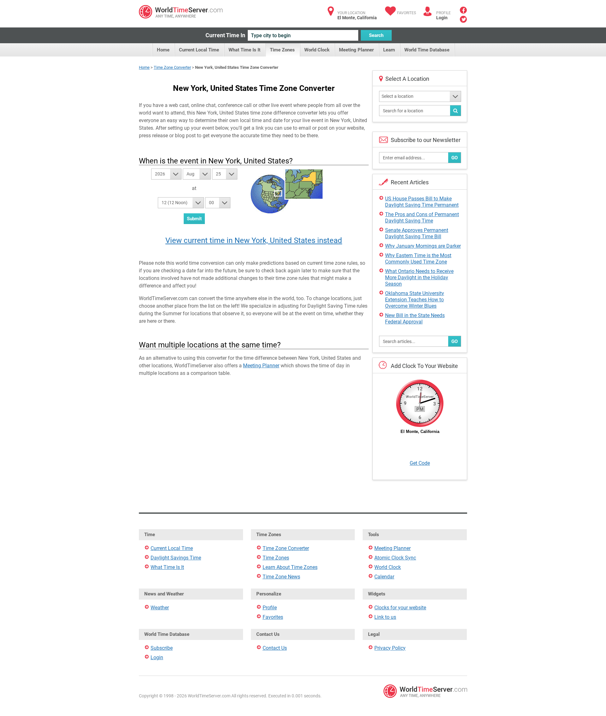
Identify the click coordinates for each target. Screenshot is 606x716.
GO (454, 158)
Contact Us (275, 648)
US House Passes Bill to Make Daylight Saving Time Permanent (422, 202)
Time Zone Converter (172, 67)
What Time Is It (244, 50)
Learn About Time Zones (290, 567)
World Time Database (426, 50)
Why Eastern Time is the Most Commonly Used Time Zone (418, 258)
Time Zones (282, 50)
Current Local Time (199, 50)
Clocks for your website (400, 608)
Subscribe (162, 648)
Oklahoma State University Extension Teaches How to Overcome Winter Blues (414, 299)
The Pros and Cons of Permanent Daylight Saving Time (422, 217)
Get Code (420, 463)
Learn (389, 50)
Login (442, 17)
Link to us (385, 617)
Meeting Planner (356, 50)
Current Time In (225, 35)
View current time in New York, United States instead (253, 240)
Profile (270, 608)
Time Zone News (281, 577)
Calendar (384, 577)
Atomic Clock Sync (395, 558)
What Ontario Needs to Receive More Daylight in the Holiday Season (419, 277)
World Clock (317, 50)
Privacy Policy (390, 648)
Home (163, 50)
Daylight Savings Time (176, 558)
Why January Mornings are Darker (423, 246)
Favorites (406, 13)
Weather (160, 608)
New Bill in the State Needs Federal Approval (415, 318)
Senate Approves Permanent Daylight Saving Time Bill (416, 233)
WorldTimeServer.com (181, 12)
